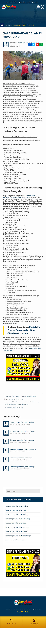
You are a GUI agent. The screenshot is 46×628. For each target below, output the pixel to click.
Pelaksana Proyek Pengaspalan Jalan (16, 404)
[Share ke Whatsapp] (41, 44)
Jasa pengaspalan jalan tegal (21, 458)
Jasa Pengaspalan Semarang (13, 399)
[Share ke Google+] (37, 44)
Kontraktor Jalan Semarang (13, 402)
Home (14, 25)
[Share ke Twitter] (33, 44)
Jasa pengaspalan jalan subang (22, 467)
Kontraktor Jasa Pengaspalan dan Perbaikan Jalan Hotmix (19, 196)
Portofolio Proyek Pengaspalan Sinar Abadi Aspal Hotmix (23, 330)
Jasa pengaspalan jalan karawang (23, 449)
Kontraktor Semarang (32, 402)
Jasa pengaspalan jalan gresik (16, 531)
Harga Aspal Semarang (11, 396)
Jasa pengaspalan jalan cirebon (22, 422)
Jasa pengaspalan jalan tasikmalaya (18, 535)
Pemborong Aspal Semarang (13, 407)
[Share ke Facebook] (30, 44)
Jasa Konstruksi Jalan (29, 396)
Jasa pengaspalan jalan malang (22, 431)
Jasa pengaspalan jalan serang (22, 440)
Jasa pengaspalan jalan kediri (16, 540)
